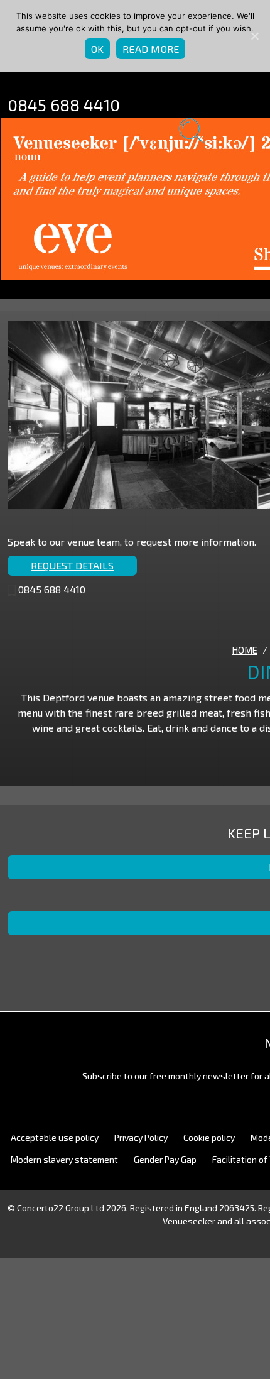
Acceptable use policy (55, 1137)
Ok (97, 49)
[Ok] (254, 36)
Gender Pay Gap (165, 1159)
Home (244, 650)
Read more (150, 49)
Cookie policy (209, 1137)
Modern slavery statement (64, 1159)
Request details (72, 565)
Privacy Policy (141, 1137)
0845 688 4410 (64, 104)
